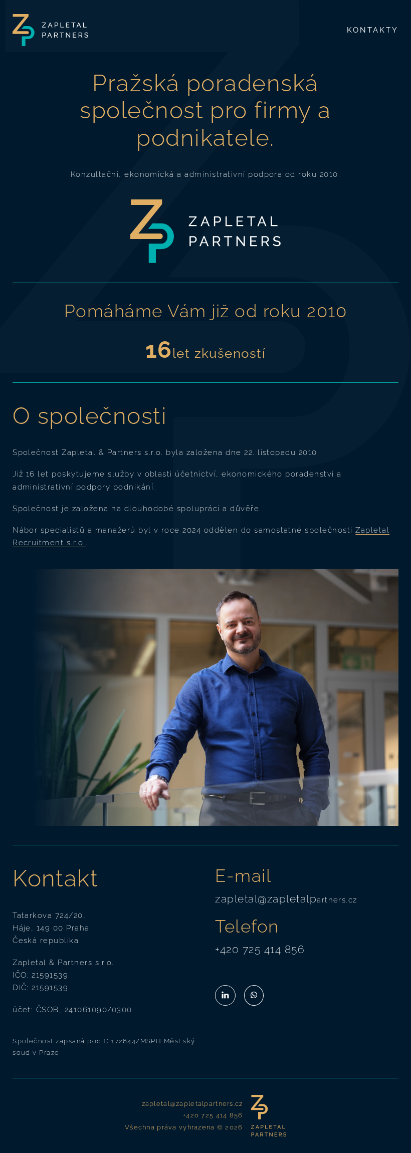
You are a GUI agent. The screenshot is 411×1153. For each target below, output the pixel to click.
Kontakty (372, 30)
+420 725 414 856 (260, 949)
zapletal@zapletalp (266, 898)
